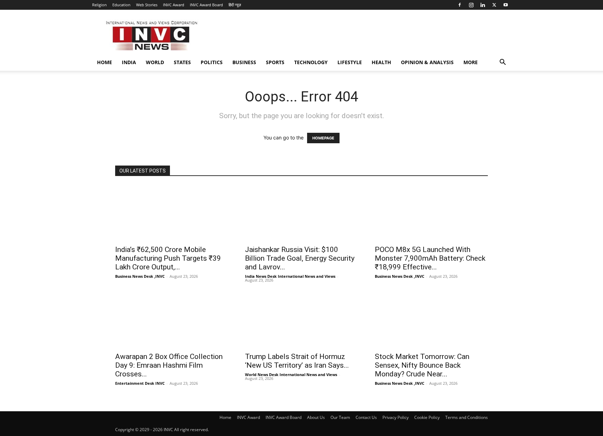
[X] (494, 5)
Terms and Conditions (466, 417)
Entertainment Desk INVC (140, 383)
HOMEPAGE (323, 138)
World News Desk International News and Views (291, 374)
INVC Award (173, 4)
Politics (212, 62)
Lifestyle (349, 62)
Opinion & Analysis (427, 62)
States (182, 62)
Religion (99, 4)
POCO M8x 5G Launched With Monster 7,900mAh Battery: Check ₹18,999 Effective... (430, 258)
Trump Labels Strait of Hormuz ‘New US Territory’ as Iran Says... (297, 360)
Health (381, 62)
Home (104, 62)
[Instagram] (471, 5)
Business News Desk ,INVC (140, 276)
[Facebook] (459, 5)
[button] (502, 63)
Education (121, 4)
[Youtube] (505, 5)
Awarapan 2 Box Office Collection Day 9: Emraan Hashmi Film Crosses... (169, 365)
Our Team (340, 417)
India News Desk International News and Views (290, 276)
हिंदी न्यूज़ (235, 4)
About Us (316, 417)
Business (244, 62)
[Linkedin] (482, 5)
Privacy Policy (395, 417)
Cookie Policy (427, 417)
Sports (275, 62)
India (129, 62)
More (470, 62)
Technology (311, 62)
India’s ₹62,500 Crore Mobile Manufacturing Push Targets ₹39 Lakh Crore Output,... (168, 258)
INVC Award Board (206, 4)
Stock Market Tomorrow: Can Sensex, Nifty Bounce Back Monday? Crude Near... (422, 365)
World (155, 62)
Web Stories (146, 4)
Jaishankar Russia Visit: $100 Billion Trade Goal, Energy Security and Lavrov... (300, 258)
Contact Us (366, 417)
